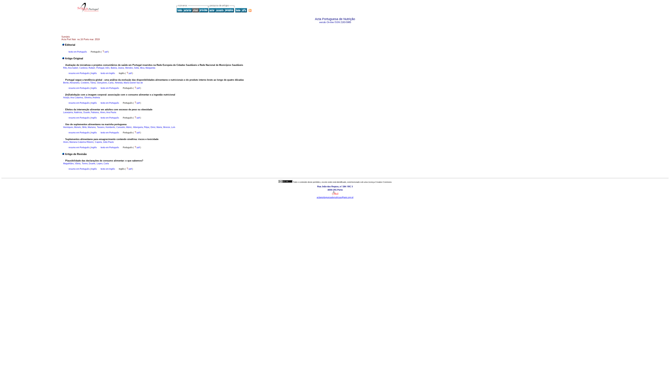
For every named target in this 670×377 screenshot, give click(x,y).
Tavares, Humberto (106, 127)
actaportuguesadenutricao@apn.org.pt (335, 197)
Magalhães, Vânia (71, 163)
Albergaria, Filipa (141, 127)
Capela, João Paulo (104, 142)
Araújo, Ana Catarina (73, 97)
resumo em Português (79, 73)
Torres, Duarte (88, 163)
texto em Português (78, 52)
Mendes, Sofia (132, 68)
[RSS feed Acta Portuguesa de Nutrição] (250, 10)
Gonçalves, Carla (105, 83)
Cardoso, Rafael (87, 68)
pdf (106, 52)
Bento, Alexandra (71, 83)
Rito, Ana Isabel (70, 68)
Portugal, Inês (102, 68)
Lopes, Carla (103, 163)
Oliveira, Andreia (92, 97)
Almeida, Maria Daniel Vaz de (129, 83)
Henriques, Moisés (72, 127)
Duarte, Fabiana (91, 112)
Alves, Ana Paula (108, 112)
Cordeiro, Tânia (88, 83)
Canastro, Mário (124, 127)
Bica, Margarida (147, 68)
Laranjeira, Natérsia (72, 112)
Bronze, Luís (169, 127)
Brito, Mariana (89, 127)
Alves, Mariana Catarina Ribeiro (78, 142)
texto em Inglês (108, 73)
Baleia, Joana (117, 68)
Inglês (94, 73)
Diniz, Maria (156, 127)
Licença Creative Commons (380, 182)
